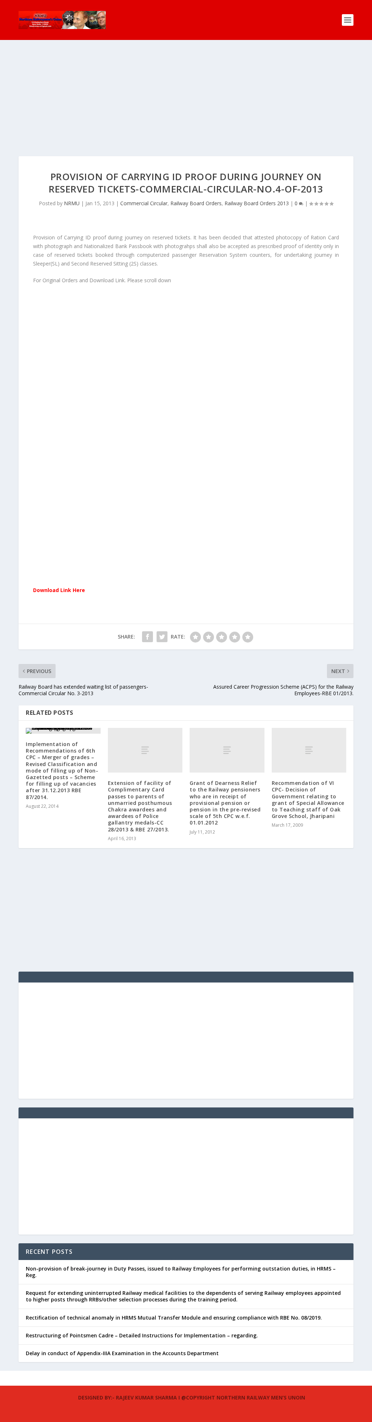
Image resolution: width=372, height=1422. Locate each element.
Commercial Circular (143, 203)
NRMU (72, 203)
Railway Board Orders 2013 (257, 203)
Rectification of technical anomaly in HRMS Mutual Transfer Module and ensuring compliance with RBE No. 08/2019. (174, 1317)
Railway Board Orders (196, 203)
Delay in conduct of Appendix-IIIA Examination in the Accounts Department (122, 1353)
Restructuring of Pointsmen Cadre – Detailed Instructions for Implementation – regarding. (142, 1335)
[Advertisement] (186, 105)
